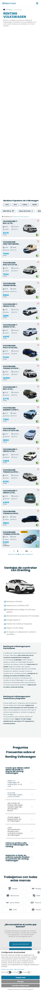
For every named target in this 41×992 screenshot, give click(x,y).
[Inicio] (4, 10)
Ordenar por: (8, 217)
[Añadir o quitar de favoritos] (38, 220)
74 (26, 551)
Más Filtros (7, 211)
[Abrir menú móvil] (37, 3)
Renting (9, 10)
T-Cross (24, 204)
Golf (15, 204)
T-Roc (7, 204)
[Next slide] (38, 228)
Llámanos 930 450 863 (20, 944)
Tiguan (34, 204)
